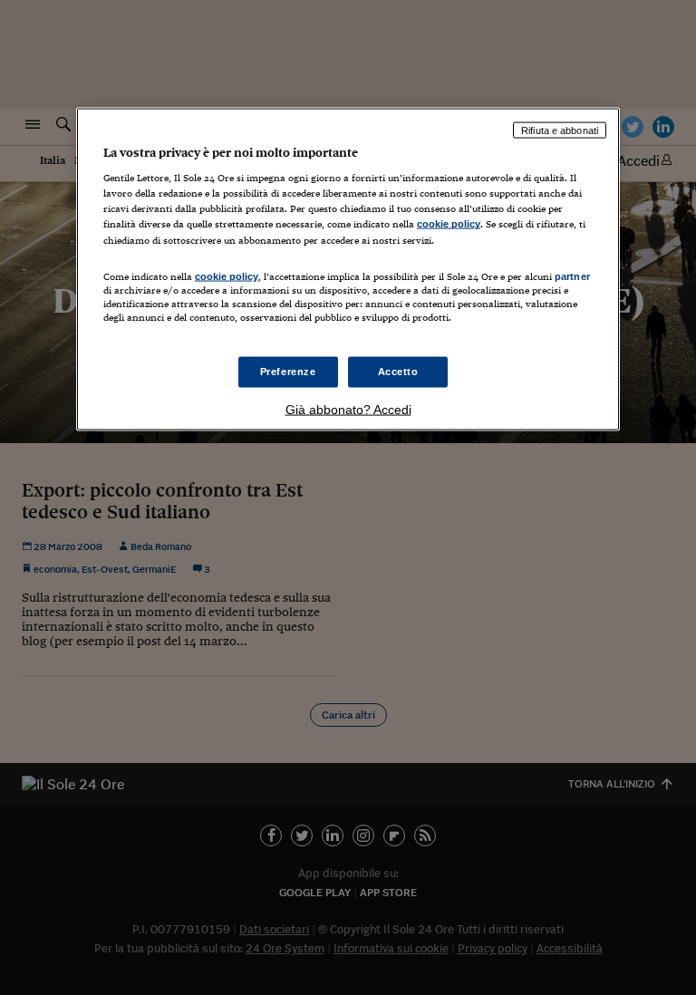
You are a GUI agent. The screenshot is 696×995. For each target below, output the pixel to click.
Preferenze (288, 371)
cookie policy (448, 223)
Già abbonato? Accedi (348, 408)
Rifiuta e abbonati (559, 129)
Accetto (398, 371)
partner (572, 275)
